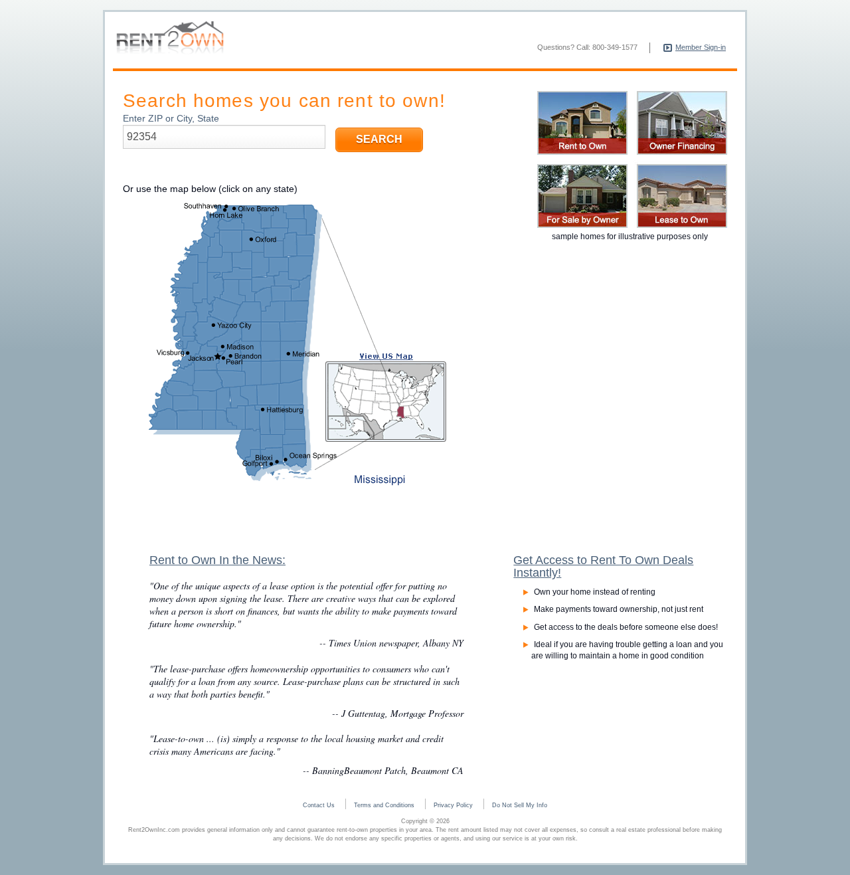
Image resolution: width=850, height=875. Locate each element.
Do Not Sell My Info (519, 805)
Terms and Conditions (384, 805)
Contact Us (319, 805)
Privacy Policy (453, 805)
